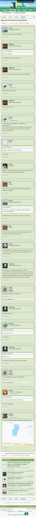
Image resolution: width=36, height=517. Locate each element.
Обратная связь (23, 506)
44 (16, 23)
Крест (8, 474)
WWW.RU (11, 44)
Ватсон (11, 200)
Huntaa (11, 390)
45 (18, 23)
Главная (4, 10)
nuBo (8, 467)
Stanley (11, 414)
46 (21, 23)
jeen (8, 492)
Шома (10, 164)
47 (23, 23)
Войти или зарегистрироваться (25, 1)
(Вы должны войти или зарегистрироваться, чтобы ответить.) (20, 453)
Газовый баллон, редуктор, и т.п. (18, 490)
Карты (25, 10)
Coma (10, 84)
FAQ (19, 10)
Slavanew (11, 264)
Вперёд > (27, 23)
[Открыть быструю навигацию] (33, 17)
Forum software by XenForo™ (7, 508)
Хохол (11, 28)
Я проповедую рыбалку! (15, 472)
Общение (18, 474)
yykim (10, 287)
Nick (10, 182)
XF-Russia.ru (8, 510)
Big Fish (11, 323)
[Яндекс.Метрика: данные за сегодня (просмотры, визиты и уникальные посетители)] (19, 515)
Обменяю (20, 486)
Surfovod (9, 486)
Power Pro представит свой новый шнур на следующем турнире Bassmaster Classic (18, 464)
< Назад (3, 23)
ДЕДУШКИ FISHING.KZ (15, 478)
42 (11, 23)
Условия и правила (31, 508)
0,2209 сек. (11, 511)
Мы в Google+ (11, 514)
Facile (10, 244)
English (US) (4, 506)
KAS (8, 479)
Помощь (30, 506)
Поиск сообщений (6, 12)
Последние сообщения (19, 12)
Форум (12, 10)
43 (14, 23)
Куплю (16, 492)
